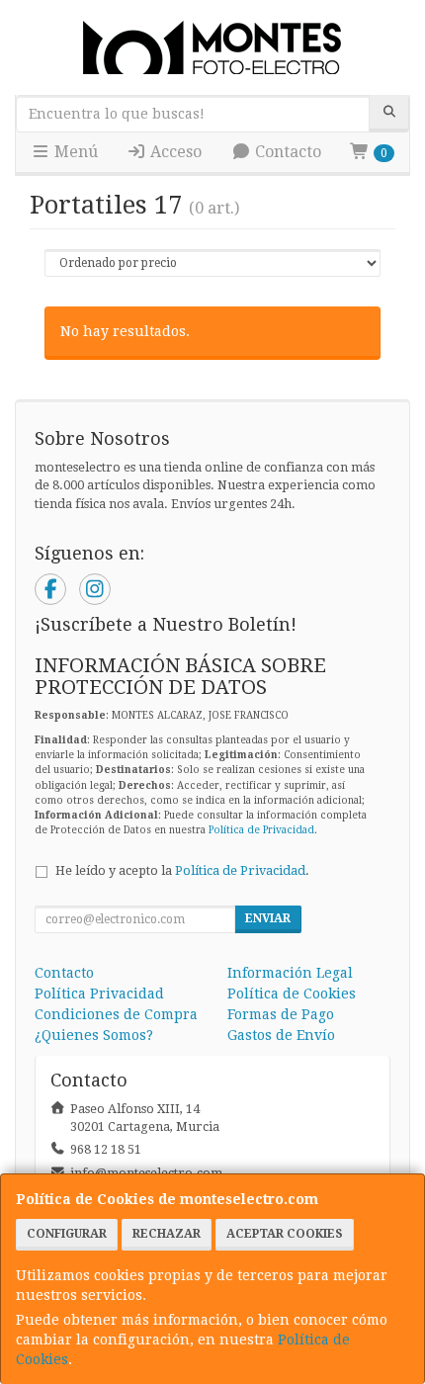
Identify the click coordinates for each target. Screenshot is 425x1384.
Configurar (67, 1234)
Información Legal (290, 973)
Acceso (174, 151)
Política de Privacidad (261, 829)
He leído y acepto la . (182, 870)
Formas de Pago (280, 1014)
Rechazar (166, 1234)
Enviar (268, 918)
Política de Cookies (291, 993)
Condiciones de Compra (116, 1014)
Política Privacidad (99, 993)
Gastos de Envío (281, 1035)
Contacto (286, 151)
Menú (74, 151)
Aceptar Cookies (284, 1234)
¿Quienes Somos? (94, 1035)
